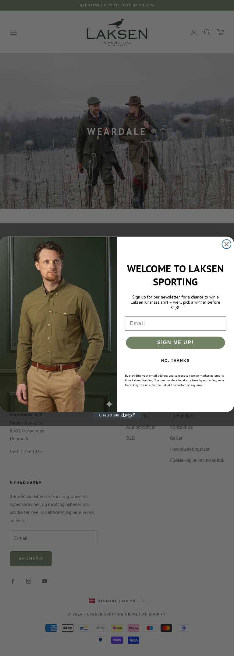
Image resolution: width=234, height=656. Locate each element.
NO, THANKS (175, 360)
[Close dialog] (226, 244)
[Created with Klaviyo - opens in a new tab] (117, 415)
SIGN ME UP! (175, 342)
